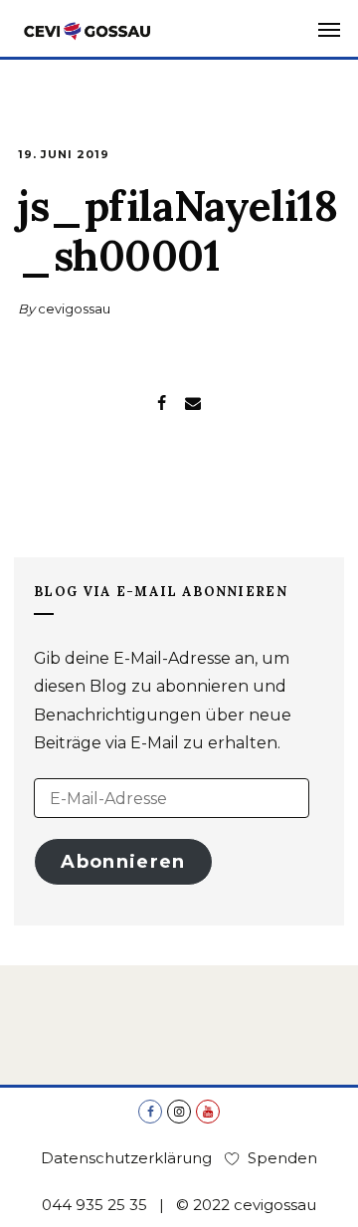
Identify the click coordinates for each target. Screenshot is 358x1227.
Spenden (282, 1157)
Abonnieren (123, 862)
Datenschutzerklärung (126, 1157)
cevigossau (74, 308)
